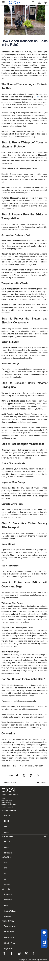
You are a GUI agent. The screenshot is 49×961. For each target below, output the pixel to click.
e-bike (38, 97)
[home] (18, 2)
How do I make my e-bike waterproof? (27, 766)
